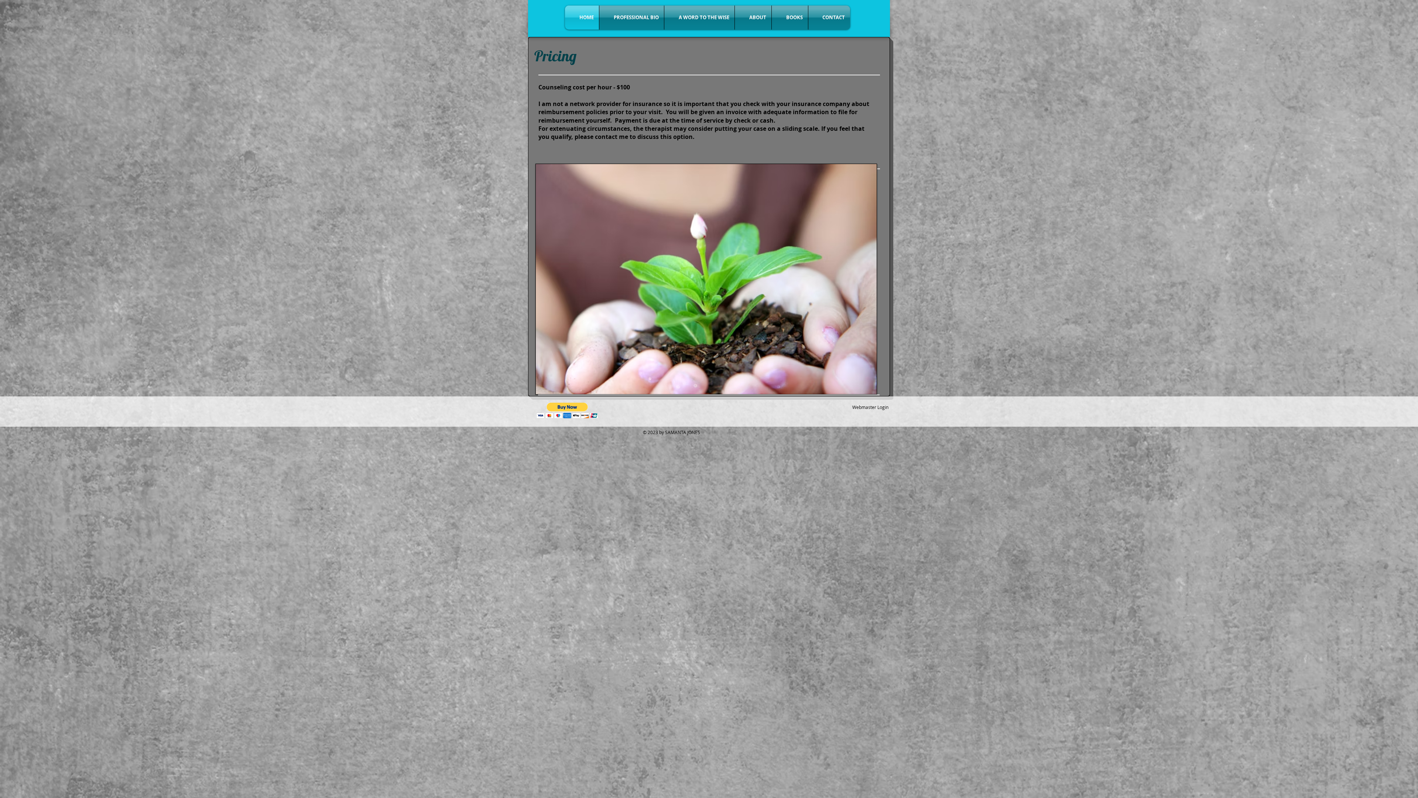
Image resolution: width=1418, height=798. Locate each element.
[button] (567, 410)
